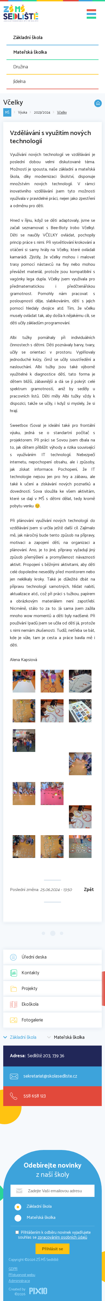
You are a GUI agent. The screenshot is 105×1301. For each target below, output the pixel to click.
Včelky (62, 113)
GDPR (13, 1269)
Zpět (89, 889)
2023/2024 (42, 113)
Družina (20, 67)
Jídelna (19, 82)
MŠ (7, 113)
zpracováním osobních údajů (62, 1237)
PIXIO (38, 1291)
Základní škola (28, 38)
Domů (98, 103)
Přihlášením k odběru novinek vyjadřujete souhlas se (54, 1235)
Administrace (19, 1281)
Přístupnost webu (22, 1275)
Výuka (22, 113)
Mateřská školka (30, 52)
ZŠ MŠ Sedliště (20, 13)
